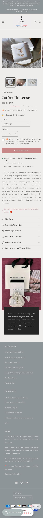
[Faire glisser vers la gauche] (2, 83)
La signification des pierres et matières (19, 373)
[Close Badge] (33, 509)
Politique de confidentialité (14, 402)
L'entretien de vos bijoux (14, 368)
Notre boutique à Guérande (15, 357)
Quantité (5, 129)
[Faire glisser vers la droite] (40, 83)
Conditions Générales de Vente (16, 397)
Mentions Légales (11, 408)
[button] (2, 21)
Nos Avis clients (10, 378)
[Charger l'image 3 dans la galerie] (32, 82)
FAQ (6, 423)
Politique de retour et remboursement (19, 418)
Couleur (4, 119)
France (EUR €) (20, 498)
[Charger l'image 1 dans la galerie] (10, 82)
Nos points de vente (12, 362)
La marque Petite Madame (14, 352)
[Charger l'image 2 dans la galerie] (21, 82)
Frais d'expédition (15, 106)
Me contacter (9, 383)
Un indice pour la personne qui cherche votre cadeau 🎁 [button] (21, 210)
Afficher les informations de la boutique (18, 166)
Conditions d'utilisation (13, 413)
